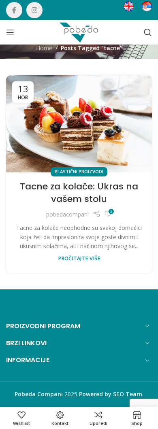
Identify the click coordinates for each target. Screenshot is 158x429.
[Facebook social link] (14, 10)
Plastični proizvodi (79, 171)
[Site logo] (79, 32)
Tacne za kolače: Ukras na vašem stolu (79, 192)
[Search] (148, 32)
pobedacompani (67, 214)
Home (44, 48)
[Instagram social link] (34, 10)
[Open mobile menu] (10, 32)
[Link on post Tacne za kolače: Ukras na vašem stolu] (79, 123)
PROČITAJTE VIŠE (79, 258)
